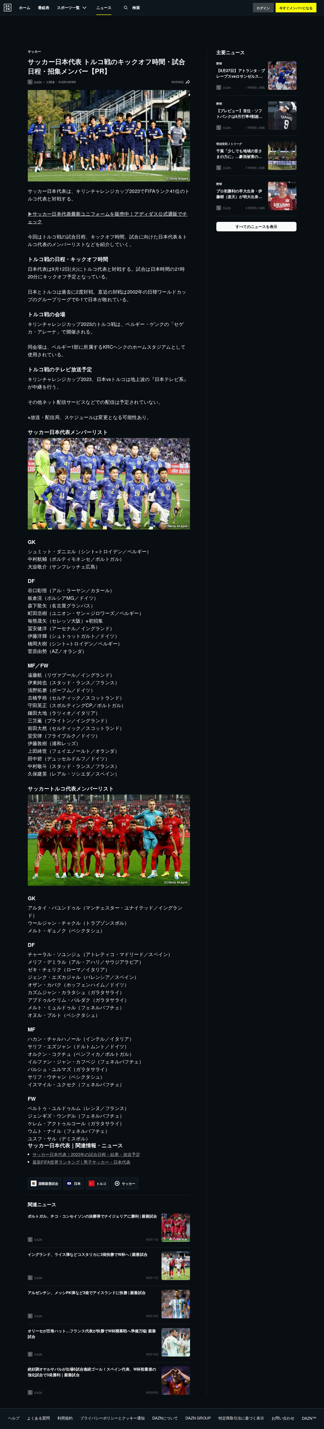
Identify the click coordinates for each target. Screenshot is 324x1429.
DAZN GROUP (198, 1418)
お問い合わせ (283, 1418)
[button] (125, 7)
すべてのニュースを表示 (256, 226)
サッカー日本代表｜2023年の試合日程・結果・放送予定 (86, 1154)
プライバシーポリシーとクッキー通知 (112, 1418)
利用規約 (65, 1418)
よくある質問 (38, 1418)
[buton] (7, 7)
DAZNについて (165, 1418)
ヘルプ (13, 1418)
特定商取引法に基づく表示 (241, 1418)
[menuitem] (24, 7)
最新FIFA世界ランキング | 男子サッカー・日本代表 (81, 1162)
